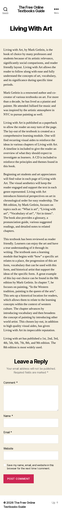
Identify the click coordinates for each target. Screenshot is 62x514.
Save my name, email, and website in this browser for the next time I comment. (30, 467)
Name (8, 416)
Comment (10, 382)
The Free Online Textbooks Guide (31, 9)
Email (7, 432)
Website (8, 448)
